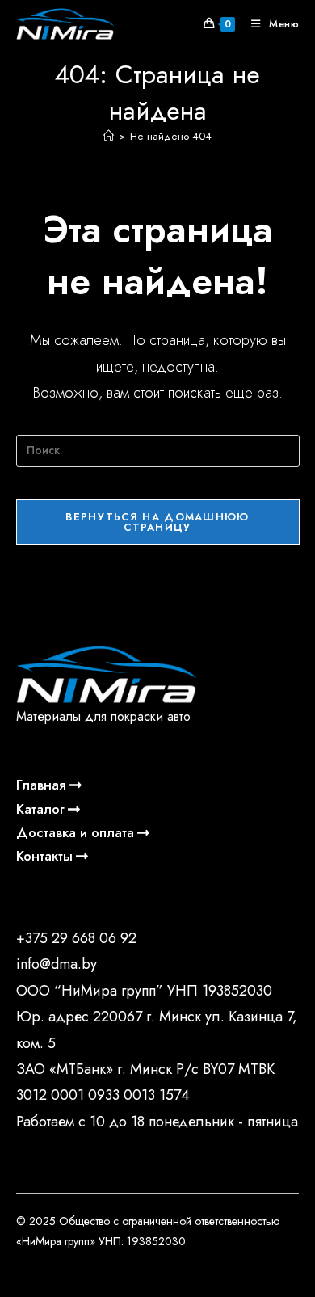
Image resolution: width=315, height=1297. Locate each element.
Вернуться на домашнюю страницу (157, 522)
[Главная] (108, 136)
